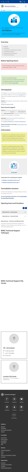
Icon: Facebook (7, 399)
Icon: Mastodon (7, 407)
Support (4, 10)
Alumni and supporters (6, 430)
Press (2, 452)
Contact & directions (5, 450)
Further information (9, 350)
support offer (15, 83)
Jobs (2, 453)
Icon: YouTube (14, 407)
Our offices (21, 94)
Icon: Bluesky (21, 399)
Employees (3, 428)
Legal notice (4, 437)
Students (3, 426)
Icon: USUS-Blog (14, 415)
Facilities (3, 466)
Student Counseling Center (7, 104)
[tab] (14, 212)
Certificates (3, 442)
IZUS (6, 1)
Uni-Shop (3, 457)
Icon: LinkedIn (21, 407)
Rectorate (3, 463)
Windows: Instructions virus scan (10, 180)
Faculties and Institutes (6, 464)
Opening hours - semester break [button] (10, 216)
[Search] (24, 1)
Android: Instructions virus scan (10, 182)
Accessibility (4, 441)
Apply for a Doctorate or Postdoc (8, 455)
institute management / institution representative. (14, 121)
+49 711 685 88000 (9, 353)
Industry (3, 431)
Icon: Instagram (14, 399)
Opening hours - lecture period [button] (9, 212)
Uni (1, 1)
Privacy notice (4, 439)
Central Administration (6, 468)
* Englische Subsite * (1, 10)
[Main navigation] (25, 6)
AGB (2, 444)
